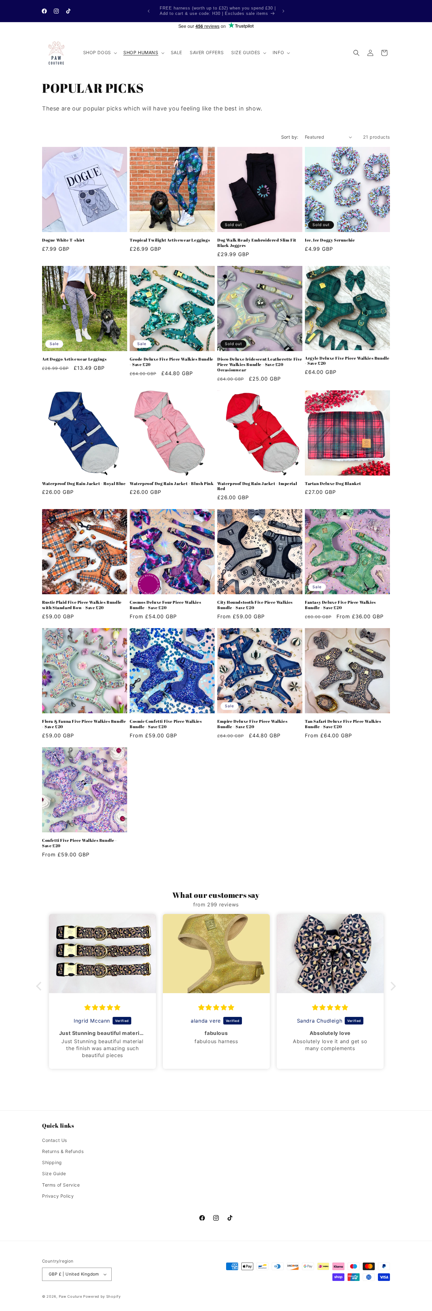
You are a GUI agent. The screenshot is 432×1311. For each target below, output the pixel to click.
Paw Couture (70, 1296)
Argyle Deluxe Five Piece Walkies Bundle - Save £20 (347, 361)
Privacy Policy (58, 1196)
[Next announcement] (283, 11)
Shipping (52, 1162)
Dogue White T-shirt (63, 240)
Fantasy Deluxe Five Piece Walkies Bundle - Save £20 (340, 605)
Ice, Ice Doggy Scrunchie (330, 240)
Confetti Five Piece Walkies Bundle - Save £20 (79, 843)
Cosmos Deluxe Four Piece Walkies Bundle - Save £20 (165, 605)
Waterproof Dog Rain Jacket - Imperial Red (257, 486)
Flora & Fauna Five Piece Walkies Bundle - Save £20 (84, 724)
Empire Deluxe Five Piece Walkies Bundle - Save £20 (252, 724)
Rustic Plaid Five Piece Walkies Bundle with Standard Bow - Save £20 (82, 605)
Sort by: (290, 137)
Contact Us (54, 1140)
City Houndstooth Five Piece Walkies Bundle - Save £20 (255, 605)
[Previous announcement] (149, 11)
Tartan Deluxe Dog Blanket (333, 483)
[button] (99, 52)
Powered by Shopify (102, 1296)
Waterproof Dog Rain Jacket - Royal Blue (84, 483)
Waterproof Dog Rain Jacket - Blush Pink (171, 483)
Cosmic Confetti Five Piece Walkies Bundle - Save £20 (166, 724)
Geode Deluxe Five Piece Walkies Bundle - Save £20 (171, 361)
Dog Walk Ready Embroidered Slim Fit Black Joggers (256, 242)
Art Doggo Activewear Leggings (74, 359)
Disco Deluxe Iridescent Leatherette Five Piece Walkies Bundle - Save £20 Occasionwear (259, 364)
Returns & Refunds (62, 1151)
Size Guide (54, 1173)
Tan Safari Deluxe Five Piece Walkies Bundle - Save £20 (343, 724)
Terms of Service (61, 1185)
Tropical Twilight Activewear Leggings (170, 240)
